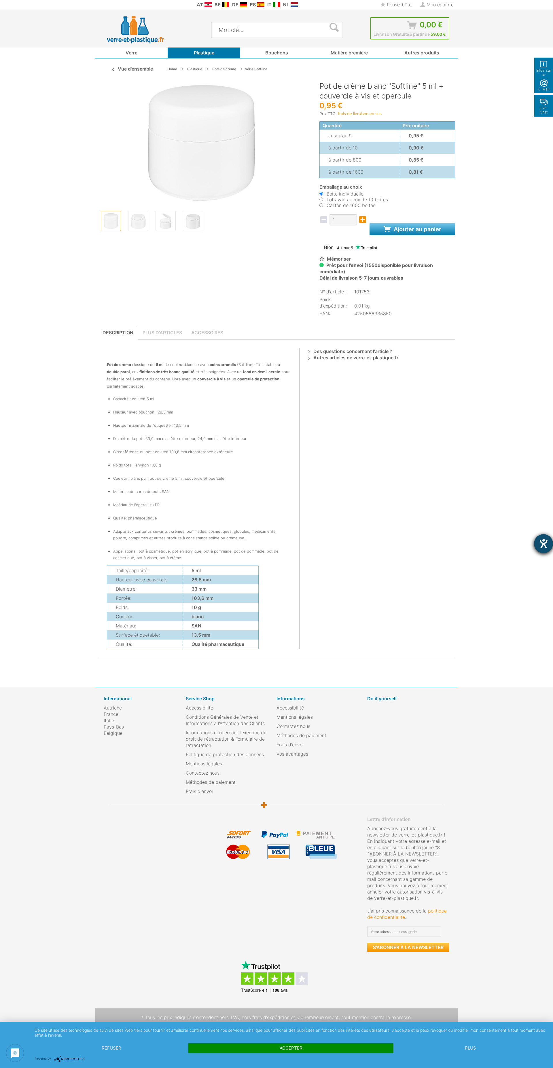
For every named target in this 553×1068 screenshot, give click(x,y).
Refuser (111, 1048)
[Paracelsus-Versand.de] (243, 4)
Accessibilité (199, 708)
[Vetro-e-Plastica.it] (276, 4)
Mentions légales (204, 764)
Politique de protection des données (225, 754)
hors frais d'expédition (265, 1017)
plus (470, 1048)
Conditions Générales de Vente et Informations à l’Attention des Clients (225, 720)
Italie (109, 720)
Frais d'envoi (199, 791)
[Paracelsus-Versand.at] (208, 4)
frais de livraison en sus (360, 113)
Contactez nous (202, 773)
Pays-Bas (114, 727)
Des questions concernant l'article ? (352, 351)
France (111, 714)
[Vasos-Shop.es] (260, 4)
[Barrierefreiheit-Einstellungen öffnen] (543, 543)
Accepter (291, 1048)
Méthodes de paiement (211, 782)
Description (118, 332)
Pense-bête (398, 4)
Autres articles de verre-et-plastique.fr (355, 358)
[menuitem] (106, 4)
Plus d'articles (162, 332)
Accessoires (207, 332)
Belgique (113, 733)
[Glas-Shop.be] (225, 4)
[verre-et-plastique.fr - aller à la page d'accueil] (144, 29)
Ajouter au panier (416, 229)
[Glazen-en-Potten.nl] (294, 4)
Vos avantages (292, 754)
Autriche (113, 708)
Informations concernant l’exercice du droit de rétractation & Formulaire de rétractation (226, 739)
